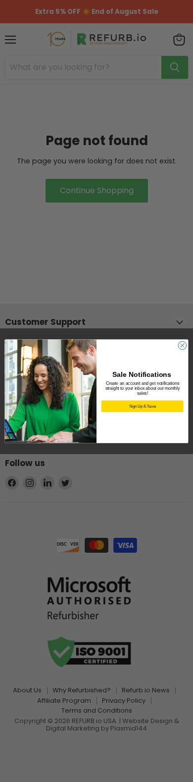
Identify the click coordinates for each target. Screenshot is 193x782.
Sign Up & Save (142, 406)
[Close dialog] (182, 345)
